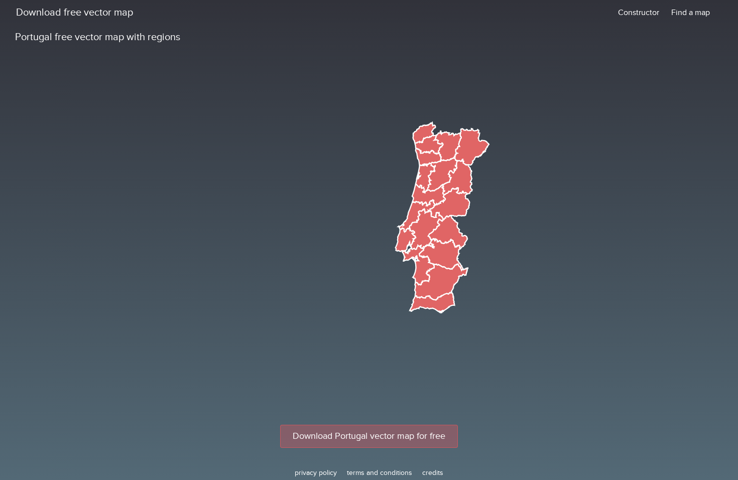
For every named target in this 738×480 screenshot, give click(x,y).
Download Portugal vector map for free (369, 436)
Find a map (690, 13)
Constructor (638, 13)
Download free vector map (74, 13)
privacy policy (316, 472)
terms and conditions (379, 472)
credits (432, 472)
